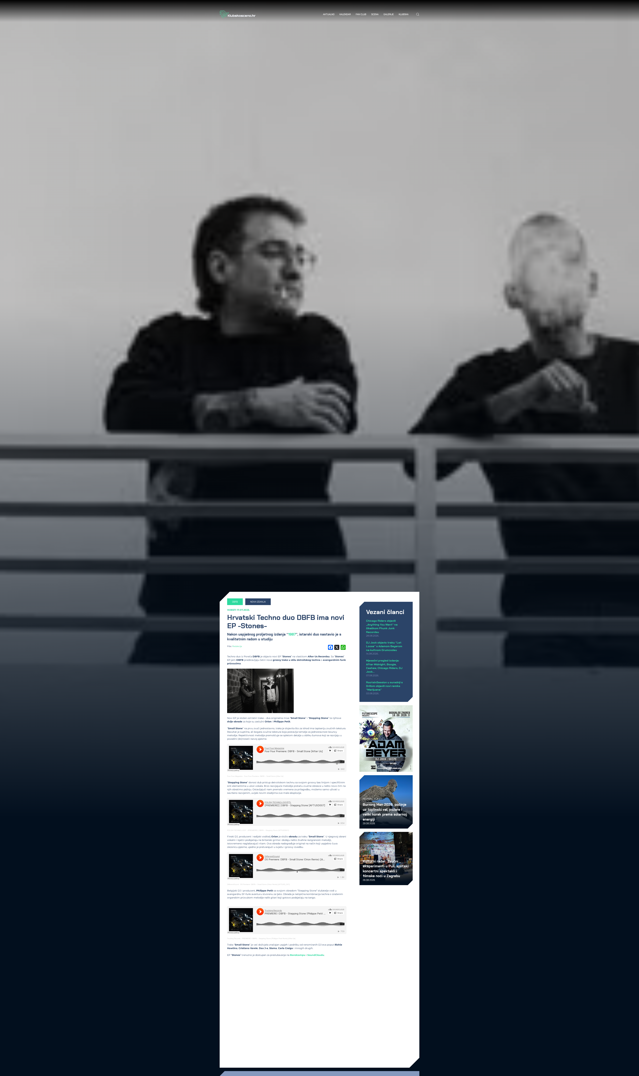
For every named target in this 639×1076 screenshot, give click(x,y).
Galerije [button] (389, 14)
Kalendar (345, 14)
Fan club (361, 14)
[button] (417, 14)
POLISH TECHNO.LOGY (236, 830)
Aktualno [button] (328, 14)
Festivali (368, 798)
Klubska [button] (404, 14)
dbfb (235, 601)
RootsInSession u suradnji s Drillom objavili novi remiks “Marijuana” (384, 686)
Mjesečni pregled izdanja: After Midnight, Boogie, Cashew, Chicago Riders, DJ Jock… (384, 666)
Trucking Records (233, 938)
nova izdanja (258, 601)
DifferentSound (233, 884)
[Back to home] (237, 14)
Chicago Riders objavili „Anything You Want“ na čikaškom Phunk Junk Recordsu (382, 626)
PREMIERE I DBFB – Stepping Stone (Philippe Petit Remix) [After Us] (268, 938)
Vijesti (231, 609)
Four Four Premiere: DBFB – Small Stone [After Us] (263, 776)
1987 (292, 634)
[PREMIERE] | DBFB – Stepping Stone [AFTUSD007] (268, 830)
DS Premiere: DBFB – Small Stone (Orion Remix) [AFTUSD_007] (265, 884)
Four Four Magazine (235, 776)
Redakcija (237, 646)
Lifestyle (368, 855)
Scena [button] (375, 14)
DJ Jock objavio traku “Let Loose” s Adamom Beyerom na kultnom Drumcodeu (384, 646)
